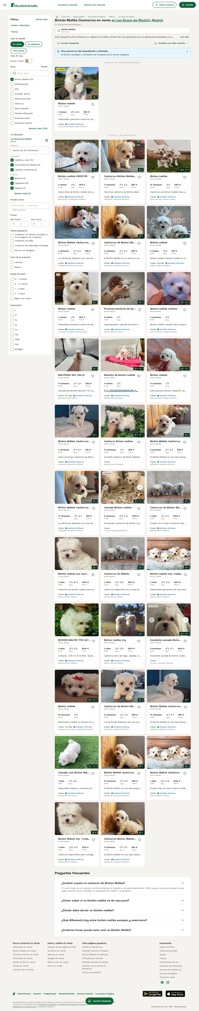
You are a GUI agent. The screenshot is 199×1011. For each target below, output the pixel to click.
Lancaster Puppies (105, 994)
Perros (14, 32)
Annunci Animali (85, 994)
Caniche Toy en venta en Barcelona (94, 967)
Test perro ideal (167, 977)
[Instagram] (168, 982)
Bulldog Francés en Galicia (95, 962)
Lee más (184, 37)
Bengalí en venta (56, 958)
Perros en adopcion (91, 972)
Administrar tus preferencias (24, 1007)
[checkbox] (12, 79)
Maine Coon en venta (58, 962)
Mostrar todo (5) (22, 193)
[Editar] (46, 140)
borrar (44, 66)
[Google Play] (152, 993)
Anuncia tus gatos (168, 973)
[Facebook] (162, 982)
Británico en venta (56, 951)
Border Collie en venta (24, 962)
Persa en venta (55, 966)
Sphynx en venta (56, 954)
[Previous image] (105, 487)
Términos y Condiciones (47, 1004)
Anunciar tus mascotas (170, 966)
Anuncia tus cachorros (170, 969)
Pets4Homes (24, 994)
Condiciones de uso (169, 962)
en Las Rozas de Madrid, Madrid (137, 20)
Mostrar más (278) (38, 128)
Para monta (19, 51)
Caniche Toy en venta (23, 969)
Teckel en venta (20, 966)
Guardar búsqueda (70, 43)
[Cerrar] (187, 51)
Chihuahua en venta (22, 947)
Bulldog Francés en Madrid (95, 951)
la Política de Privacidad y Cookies (72, 1004)
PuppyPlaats (50, 994)
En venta (17, 44)
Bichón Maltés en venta (24, 951)
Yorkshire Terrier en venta (25, 954)
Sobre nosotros (167, 947)
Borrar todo (42, 19)
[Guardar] (92, 104)
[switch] (28, 61)
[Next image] (140, 487)
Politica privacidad (168, 951)
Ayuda (162, 954)
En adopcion (34, 44)
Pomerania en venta (22, 958)
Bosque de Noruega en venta (62, 947)
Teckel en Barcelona (92, 947)
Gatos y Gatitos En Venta (60, 943)
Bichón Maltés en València (95, 954)
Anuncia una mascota (94, 5)
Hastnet (37, 994)
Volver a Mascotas (20, 25)
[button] (123, 487)
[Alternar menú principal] (4, 5)
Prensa (162, 958)
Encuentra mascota (67, 5)
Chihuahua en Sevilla (92, 958)
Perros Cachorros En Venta (26, 943)
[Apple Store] (175, 993)
